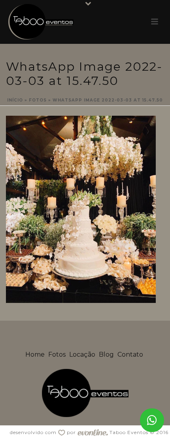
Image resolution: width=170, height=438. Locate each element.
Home (35, 354)
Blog (106, 354)
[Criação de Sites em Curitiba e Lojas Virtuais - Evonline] (92, 432)
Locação (82, 354)
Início (15, 100)
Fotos (38, 100)
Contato (130, 354)
